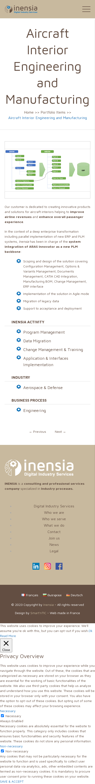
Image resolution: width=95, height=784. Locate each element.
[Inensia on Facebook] (59, 568)
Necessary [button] (8, 711)
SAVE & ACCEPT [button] (12, 781)
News (54, 544)
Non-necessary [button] (11, 746)
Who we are (54, 512)
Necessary (13, 716)
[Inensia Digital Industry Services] (39, 475)
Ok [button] (90, 631)
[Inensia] (18, 9)
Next (60, 431)
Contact (54, 532)
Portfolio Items (53, 112)
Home (29, 112)
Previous (37, 431)
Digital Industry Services (54, 506)
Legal (54, 551)
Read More (8, 636)
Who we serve (54, 519)
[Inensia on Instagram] (47, 568)
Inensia (48, 605)
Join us (54, 538)
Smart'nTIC (38, 613)
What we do (54, 525)
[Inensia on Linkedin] (36, 568)
